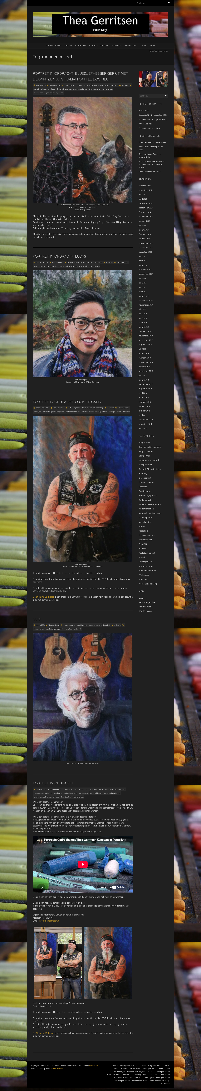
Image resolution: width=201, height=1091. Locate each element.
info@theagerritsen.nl (49, 920)
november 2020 (146, 304)
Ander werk (141, 1065)
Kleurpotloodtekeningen (150, 513)
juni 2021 (143, 282)
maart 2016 (144, 397)
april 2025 (143, 199)
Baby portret (144, 442)
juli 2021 (142, 278)
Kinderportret (79, 789)
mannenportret (107, 89)
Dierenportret (70, 85)
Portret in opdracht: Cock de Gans (67, 402)
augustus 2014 (145, 424)
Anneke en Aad (145, 123)
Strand (142, 557)
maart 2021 (144, 296)
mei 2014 (143, 428)
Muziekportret (82, 625)
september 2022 (146, 247)
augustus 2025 (145, 190)
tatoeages (112, 412)
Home (151, 51)
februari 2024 (145, 212)
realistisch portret (88, 412)
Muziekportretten (113, 1074)
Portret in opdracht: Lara (149, 128)
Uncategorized (145, 561)
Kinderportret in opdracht (150, 504)
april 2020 (143, 322)
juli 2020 (142, 309)
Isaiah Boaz (144, 110)
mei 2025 (143, 194)
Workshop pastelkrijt (148, 583)
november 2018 (146, 362)
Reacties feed (145, 606)
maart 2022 (144, 265)
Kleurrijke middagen (116, 1071)
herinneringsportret (54, 789)
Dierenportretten (146, 482)
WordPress (93, 1066)
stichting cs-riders (101, 412)
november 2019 (146, 335)
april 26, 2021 (41, 85)
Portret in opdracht (98, 45)
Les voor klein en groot (136, 1071)
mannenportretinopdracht (43, 93)
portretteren (95, 266)
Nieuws (142, 526)
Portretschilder (145, 539)
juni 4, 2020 (40, 625)
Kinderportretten (146, 508)
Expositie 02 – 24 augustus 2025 (153, 115)
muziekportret (39, 793)
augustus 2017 (145, 388)
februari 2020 (145, 331)
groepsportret (95, 89)
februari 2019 (145, 357)
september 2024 (146, 207)
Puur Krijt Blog (53, 45)
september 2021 (146, 274)
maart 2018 (144, 380)
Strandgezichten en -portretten (157, 1077)
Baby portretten (146, 451)
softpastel (56, 797)
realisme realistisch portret (43, 797)
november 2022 (146, 243)
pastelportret (58, 629)
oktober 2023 (144, 221)
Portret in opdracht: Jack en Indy (153, 119)
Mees (158, 171)
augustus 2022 (145, 252)
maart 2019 (144, 353)
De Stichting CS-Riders (43, 596)
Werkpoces (144, 575)
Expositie (143, 486)
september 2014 (146, 419)
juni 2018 (143, 375)
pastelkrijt (46, 412)
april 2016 (143, 393)
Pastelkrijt (143, 530)
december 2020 (145, 300)
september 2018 (146, 371)
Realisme (143, 548)
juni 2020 (143, 313)
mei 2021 (143, 287)
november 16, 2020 (42, 408)
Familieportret (145, 491)
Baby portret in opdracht (150, 447)
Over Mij (68, 45)
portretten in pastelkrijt (81, 266)
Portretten (80, 45)
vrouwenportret (78, 797)
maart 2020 (144, 327)
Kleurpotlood (164, 1068)
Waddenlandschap (147, 570)
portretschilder (53, 266)
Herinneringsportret (84, 85)
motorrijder (37, 412)
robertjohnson (58, 93)
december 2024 (145, 203)
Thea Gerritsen (55, 85)
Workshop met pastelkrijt (160, 1080)
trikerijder (126, 412)
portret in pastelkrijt (73, 412)
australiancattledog (40, 89)
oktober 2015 (144, 410)
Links (152, 45)
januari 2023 (144, 238)
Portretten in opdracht (123, 1077)
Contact (143, 45)
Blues (59, 89)
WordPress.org (145, 611)
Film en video (131, 45)
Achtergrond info (127, 1065)
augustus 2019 (145, 344)
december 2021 (145, 269)
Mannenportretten (162, 1071)
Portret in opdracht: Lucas (59, 256)
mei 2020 (143, 318)
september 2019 (146, 340)
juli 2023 (142, 225)
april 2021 (143, 291)
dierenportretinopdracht (81, 89)
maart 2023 (144, 229)
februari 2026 (145, 185)
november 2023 (146, 216)
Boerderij (143, 473)
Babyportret (144, 455)
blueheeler (51, 89)
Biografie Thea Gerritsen (150, 469)
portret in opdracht (40, 266)
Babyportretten (145, 464)
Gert (37, 619)
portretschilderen (66, 266)
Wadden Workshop (139, 1080)
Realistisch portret (147, 553)
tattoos (119, 412)
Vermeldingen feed (147, 602)
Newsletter (127, 1074)
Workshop (143, 579)
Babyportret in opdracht (149, 460)
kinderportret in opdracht (94, 789)
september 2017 (146, 384)
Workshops (116, 45)
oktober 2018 (144, 366)
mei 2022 (143, 256)
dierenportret (67, 89)
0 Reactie (125, 85)
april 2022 (143, 260)
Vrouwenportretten (122, 1080)
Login (141, 598)
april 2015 (143, 415)
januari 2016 (144, 406)
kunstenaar (109, 789)
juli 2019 (142, 349)
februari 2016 (145, 402)
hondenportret (68, 789)
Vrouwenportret (146, 566)
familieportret (41, 789)
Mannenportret (97, 85)
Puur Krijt (98, 262)
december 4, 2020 (42, 262)
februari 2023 (145, 234)
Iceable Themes (56, 1068)
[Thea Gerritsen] (100, 13)
